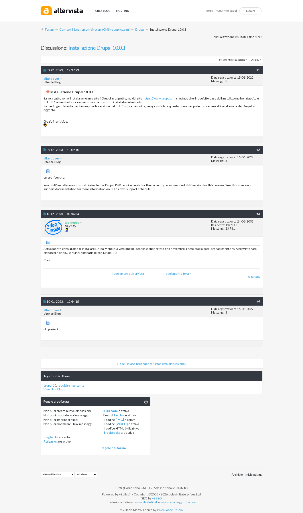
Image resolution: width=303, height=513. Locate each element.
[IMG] (120, 420)
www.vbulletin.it (146, 502)
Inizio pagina (253, 474)
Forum (49, 29)
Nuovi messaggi (226, 10)
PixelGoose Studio (170, 510)
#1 (258, 70)
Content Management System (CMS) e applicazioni (94, 29)
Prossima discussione (170, 364)
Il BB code (110, 411)
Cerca (209, 10)
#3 (258, 214)
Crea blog (102, 10)
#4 (258, 301)
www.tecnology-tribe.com (178, 502)
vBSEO (157, 498)
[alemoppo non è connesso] (53, 227)
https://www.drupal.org (159, 98)
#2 (258, 149)
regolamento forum (178, 273)
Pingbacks (50, 437)
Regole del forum (113, 448)
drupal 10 (49, 385)
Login (250, 10)
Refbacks (50, 441)
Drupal (139, 29)
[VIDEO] (122, 424)
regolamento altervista (128, 273)
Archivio (237, 474)
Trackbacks (111, 432)
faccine (119, 415)
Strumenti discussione (232, 59)
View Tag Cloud (54, 389)
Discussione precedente (136, 364)
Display (255, 59)
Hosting (122, 10)
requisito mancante (71, 385)
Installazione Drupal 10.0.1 (97, 47)
